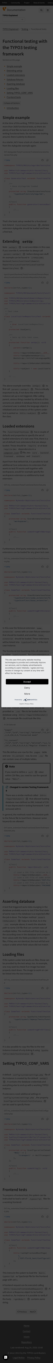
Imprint (21, 704)
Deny (27, 687)
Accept (27, 681)
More (27, 693)
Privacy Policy (29, 704)
